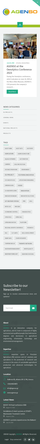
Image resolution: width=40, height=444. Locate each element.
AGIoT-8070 (30, 148)
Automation (24, 159)
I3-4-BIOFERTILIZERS (11, 190)
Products (7, 133)
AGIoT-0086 (8, 148)
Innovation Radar (10, 196)
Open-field (8, 217)
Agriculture (9, 154)
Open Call (19, 217)
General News (25, 63)
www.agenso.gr (12, 393)
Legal (6, 439)
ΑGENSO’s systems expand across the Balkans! (19, 420)
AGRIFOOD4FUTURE (23, 153)
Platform (23, 222)
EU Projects (7, 112)
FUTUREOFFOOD (10, 180)
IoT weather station (12, 201)
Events (19, 63)
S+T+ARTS (15, 233)
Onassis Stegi (26, 212)
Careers (7, 164)
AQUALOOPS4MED (10, 159)
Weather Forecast (11, 254)
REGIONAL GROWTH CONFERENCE (14, 227)
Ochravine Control (11, 212)
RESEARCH (30, 227)
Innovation (25, 191)
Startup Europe (21, 238)
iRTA (31, 201)
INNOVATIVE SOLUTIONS (27, 196)
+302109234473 (12, 384)
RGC (6, 233)
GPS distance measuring (26, 180)
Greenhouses (9, 185)
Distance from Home (11, 169)
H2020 (20, 185)
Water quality (28, 249)
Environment (25, 169)
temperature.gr (10, 243)
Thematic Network (25, 244)
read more (12, 92)
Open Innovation (10, 222)
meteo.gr (8, 206)
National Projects (10, 128)
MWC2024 (17, 206)
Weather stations (28, 254)
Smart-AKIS (8, 238)
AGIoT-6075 (19, 148)
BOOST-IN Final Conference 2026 (14, 405)
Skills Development (28, 233)
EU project (9, 175)
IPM (24, 201)
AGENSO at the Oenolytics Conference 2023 (19, 69)
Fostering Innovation (26, 175)
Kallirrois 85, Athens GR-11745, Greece (20, 379)
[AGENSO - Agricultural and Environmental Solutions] (20, 12)
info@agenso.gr (12, 388)
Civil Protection (19, 164)
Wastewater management (12, 249)
